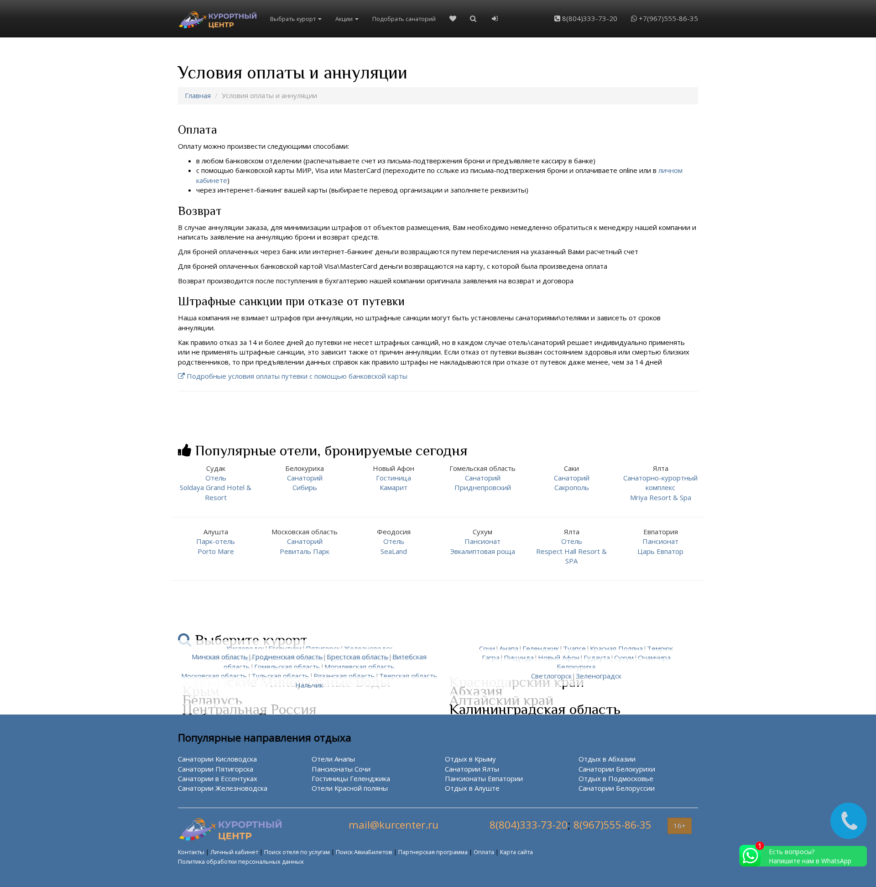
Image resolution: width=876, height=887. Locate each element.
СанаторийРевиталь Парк (304, 541)
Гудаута (597, 657)
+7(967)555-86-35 (667, 18)
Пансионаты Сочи (341, 768)
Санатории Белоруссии (617, 788)
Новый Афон (558, 657)
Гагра (491, 657)
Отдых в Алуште (472, 788)
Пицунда (519, 657)
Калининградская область (534, 709)
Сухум (624, 657)
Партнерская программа (433, 852)
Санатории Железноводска (222, 788)
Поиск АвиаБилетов (364, 852)
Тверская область (408, 675)
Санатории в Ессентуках (217, 778)
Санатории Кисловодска (217, 758)
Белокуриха (576, 666)
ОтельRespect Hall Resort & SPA (571, 546)
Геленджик (540, 648)
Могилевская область (359, 666)
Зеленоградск (598, 675)
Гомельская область (287, 666)
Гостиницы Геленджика (351, 778)
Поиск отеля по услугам (297, 852)
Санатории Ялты (472, 768)
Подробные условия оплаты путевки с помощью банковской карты (297, 376)
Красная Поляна (616, 648)
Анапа (508, 648)
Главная (198, 95)
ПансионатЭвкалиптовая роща (482, 541)
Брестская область (357, 656)
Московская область (214, 675)
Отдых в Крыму (470, 758)
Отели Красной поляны (350, 788)
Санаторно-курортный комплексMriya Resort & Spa (660, 483)
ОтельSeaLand (394, 541)
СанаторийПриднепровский (482, 478)
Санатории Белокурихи (617, 768)
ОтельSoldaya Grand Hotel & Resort (215, 483)
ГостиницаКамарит (393, 478)
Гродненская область (287, 656)
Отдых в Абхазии (607, 758)
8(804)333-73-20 (588, 18)
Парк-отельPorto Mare (215, 541)
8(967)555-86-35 (613, 825)
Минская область (220, 656)
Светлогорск (551, 675)
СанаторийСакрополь (571, 478)
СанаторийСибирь (304, 478)
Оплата (484, 852)
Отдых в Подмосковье (616, 778)
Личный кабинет (234, 852)
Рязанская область (344, 675)
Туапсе (574, 648)
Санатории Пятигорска (215, 768)
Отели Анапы (333, 758)
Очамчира (654, 657)
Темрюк (660, 648)
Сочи (487, 648)
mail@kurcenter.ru (393, 825)
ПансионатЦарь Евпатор (660, 541)
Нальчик (309, 684)
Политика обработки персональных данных (241, 861)
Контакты (191, 852)
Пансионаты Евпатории (484, 778)
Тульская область (280, 675)
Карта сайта (516, 852)
